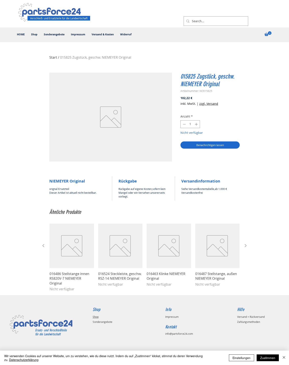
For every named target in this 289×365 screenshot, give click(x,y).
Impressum (172, 316)
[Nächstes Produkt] (245, 245)
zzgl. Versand (208, 104)
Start (53, 57)
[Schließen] (283, 358)
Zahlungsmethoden (248, 322)
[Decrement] (183, 124)
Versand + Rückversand (251, 316)
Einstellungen (241, 358)
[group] (144, 257)
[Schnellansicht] (72, 246)
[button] (267, 33)
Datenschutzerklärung (24, 360)
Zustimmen (267, 358)
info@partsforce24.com (179, 333)
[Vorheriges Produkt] (43, 245)
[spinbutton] (190, 124)
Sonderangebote (102, 322)
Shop (96, 316)
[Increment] (196, 124)
